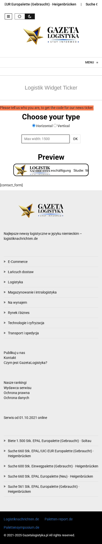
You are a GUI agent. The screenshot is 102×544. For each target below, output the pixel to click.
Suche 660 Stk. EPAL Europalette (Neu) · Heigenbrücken (50, 476)
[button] (8, 16)
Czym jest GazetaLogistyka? (25, 363)
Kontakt (10, 358)
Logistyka (15, 282)
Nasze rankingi (15, 383)
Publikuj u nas (14, 353)
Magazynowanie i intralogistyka (32, 292)
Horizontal (44, 126)
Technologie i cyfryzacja (26, 323)
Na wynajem (17, 302)
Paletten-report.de (59, 519)
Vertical (63, 126)
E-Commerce (17, 262)
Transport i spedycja (23, 333)
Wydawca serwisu (17, 388)
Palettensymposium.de (21, 527)
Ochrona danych (16, 398)
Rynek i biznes (18, 313)
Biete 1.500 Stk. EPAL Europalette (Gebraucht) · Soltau (49, 441)
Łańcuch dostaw (21, 272)
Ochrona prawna (17, 393)
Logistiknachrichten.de (21, 519)
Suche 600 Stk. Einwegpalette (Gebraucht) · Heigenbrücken (53, 466)
